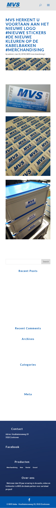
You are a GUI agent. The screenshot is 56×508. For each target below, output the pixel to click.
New (21, 467)
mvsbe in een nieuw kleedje (17, 320)
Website (9, 386)
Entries (10, 404)
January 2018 (11, 352)
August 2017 (11, 356)
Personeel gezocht (14, 378)
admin (10, 54)
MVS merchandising (35, 54)
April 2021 (10, 344)
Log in (8, 400)
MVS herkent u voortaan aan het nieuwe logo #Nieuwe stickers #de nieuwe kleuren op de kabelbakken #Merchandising (24, 296)
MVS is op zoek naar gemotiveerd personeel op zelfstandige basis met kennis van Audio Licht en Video (26, 313)
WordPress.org (12, 412)
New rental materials (14, 374)
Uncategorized (12, 382)
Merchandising (12, 467)
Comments (12, 408)
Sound (35, 467)
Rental (28, 467)
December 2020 (12, 348)
